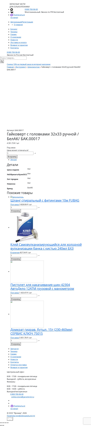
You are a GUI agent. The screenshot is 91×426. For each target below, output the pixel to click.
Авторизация (16, 22)
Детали (13, 159)
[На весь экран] (5, 422)
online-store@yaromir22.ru (22, 397)
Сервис (13, 34)
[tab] (47, 159)
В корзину (12, 156)
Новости (14, 40)
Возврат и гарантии (19, 45)
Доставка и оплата (18, 42)
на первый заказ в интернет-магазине (28, 64)
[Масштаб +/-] (7, 422)
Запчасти (14, 349)
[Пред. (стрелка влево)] (1, 425)
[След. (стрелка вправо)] (3, 425)
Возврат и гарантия (19, 367)
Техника (13, 32)
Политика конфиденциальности (21, 416)
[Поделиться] (3, 422)
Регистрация (27, 22)
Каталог (13, 29)
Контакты (14, 48)
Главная (10, 67)
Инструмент (20, 67)
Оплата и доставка (18, 365)
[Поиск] (2, 61)
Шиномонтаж (34, 67)
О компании (15, 37)
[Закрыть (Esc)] (1, 422)
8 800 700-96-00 (31, 9)
